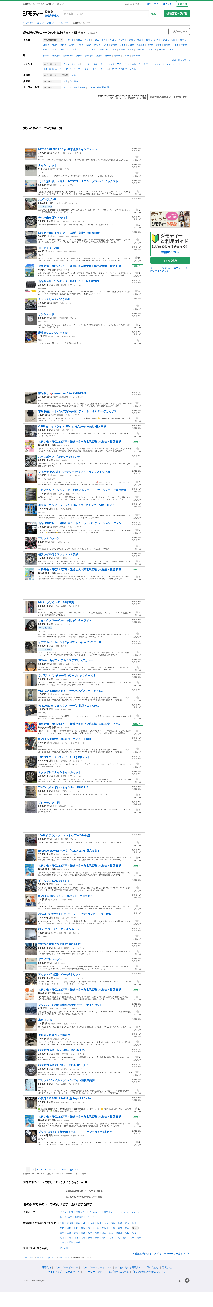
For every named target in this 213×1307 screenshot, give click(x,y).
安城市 (174, 40)
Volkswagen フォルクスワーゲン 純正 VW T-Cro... (68, 705)
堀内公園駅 (65, 1102)
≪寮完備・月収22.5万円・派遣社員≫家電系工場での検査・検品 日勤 (79, 266)
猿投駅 (61, 664)
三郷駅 (64, 791)
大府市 (114, 45)
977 (64, 1169)
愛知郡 (114, 49)
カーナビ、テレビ (90, 64)
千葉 (97, 1228)
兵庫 (90, 1233)
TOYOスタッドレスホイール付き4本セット (64, 757)
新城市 (97, 45)
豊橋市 (79, 40)
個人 (66, 81)
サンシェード (46, 314)
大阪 (83, 1233)
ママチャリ (137, 1212)
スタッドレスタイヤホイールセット (59, 772)
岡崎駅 (46, 55)
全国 (62, 1223)
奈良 (111, 1233)
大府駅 (59, 542)
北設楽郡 (140, 49)
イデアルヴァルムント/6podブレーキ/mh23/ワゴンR (69, 642)
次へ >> (74, 1169)
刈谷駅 (57, 336)
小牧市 (80, 45)
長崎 (139, 1237)
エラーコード (43, 188)
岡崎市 (88, 40)
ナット (40, 172)
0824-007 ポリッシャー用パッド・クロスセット (67, 896)
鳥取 (127, 1233)
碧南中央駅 (65, 1054)
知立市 (131, 45)
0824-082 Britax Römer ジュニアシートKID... (65, 739)
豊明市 (167, 45)
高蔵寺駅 (89, 55)
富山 (127, 1223)
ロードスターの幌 (49, 248)
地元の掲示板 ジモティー (133, 4)
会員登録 (182, 4)
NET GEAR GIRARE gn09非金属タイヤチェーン (67, 149)
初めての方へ (153, 4)
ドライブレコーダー (50, 959)
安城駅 (64, 203)
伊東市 (59, 270)
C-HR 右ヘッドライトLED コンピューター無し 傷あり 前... (73, 426)
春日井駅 (56, 55)
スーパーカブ (66, 1217)
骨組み (40, 255)
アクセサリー (84, 69)
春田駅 (117, 55)
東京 (83, 1228)
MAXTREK (42, 288)
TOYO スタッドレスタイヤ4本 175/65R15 (64, 787)
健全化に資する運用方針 (128, 1267)
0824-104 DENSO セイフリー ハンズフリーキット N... (70, 690)
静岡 (54, 269)
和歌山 (119, 1233)
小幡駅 (64, 884)
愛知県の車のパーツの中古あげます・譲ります (54, 32)
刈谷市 (157, 40)
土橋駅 (63, 776)
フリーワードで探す (93, 1271)
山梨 (69, 1228)
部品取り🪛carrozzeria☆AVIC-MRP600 (62, 393)
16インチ (41, 1139)
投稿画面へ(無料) (177, 13)
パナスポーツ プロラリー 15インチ (59, 456)
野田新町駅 (65, 1136)
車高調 (40, 609)
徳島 (83, 1237)
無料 (74, 75)
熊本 (125, 1237)
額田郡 (171, 49)
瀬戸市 (104, 40)
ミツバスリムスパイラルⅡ (54, 299)
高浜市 (150, 45)
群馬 (127, 1228)
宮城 (92, 1223)
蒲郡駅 (61, 236)
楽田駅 (63, 285)
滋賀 (104, 1233)
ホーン (40, 546)
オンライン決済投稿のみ (75, 87)
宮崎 (62, 1242)
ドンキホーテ (95, 1212)
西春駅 (66, 948)
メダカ (63, 1212)
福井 (62, 1228)
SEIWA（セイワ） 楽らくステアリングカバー (65, 660)
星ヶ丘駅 (65, 430)
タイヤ (40, 1106)
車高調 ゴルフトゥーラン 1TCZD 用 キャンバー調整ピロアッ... (77, 505)
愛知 (49, 152)
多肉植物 (79, 1217)
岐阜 (62, 1233)
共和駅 (126, 55)
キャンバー (42, 512)
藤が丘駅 (136, 55)
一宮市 (96, 40)
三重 (69, 1233)
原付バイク (81, 1212)
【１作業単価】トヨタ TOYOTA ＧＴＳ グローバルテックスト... (79, 181)
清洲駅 (61, 475)
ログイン (167, 4)
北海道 (70, 1223)
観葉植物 (108, 1212)
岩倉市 (159, 45)
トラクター (91, 1217)
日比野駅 (64, 1069)
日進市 (176, 45)
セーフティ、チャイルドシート (164, 64)
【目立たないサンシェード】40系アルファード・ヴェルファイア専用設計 (82, 490)
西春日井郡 (152, 49)
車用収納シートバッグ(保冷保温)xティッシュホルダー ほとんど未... (78, 411)
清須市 (55, 49)
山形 (106, 1223)
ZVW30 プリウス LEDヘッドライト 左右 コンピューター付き (74, 914)
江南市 (72, 45)
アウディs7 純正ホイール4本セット (59, 974)
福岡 (111, 1237)
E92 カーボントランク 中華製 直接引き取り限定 (69, 232)
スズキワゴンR (47, 199)
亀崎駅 (63, 606)
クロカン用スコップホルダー (55, 1035)
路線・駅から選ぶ (180, 60)
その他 (133, 69)
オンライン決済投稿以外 (99, 87)
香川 (90, 1237)
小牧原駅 (64, 761)
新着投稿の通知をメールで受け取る (168, 97)
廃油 (40, 340)
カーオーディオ (107, 64)
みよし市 (85, 49)
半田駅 (61, 303)
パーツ (126, 64)
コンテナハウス (122, 1212)
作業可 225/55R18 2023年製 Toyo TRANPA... (65, 1098)
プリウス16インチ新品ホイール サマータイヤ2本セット (76, 1131)
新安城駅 (62, 527)
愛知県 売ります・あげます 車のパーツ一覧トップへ (162, 1253)
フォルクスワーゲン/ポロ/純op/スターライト (65, 620)
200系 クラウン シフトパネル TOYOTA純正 (64, 835)
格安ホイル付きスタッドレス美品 (58, 554)
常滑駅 (59, 1024)
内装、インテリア (140, 64)
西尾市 (183, 40)
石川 (134, 1223)
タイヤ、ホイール (72, 64)
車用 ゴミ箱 (45, 1019)
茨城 (113, 1228)
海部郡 (122, 49)
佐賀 (118, 1237)
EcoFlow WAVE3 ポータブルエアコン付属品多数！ (69, 850)
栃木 (120, 1228)
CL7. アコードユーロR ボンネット (58, 929)
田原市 (184, 45)
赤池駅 (99, 55)
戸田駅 (64, 978)
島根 (134, 1233)
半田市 (113, 40)
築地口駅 (59, 169)
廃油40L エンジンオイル (53, 332)
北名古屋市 (65, 49)
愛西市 (46, 49)
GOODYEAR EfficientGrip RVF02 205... (62, 1050)
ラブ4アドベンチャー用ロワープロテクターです (67, 675)
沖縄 (78, 1242)
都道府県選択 (52, 15)
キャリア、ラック (68, 69)
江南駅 (79, 55)
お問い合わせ (152, 1267)
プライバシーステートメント (96, 1267)
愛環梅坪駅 (63, 397)
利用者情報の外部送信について (148, 1271)
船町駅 (61, 494)
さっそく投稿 (170, 260)
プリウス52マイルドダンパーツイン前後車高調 (66, 1080)
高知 (104, 1237)
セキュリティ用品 (101, 69)
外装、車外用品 (50, 69)
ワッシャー (42, 631)
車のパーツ (64, 23)
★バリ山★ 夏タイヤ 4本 (53, 217)
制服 (71, 1212)
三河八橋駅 (65, 221)
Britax (40, 746)
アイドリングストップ (46, 479)
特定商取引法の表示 (118, 1271)
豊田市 (166, 40)
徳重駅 (108, 55)
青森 (78, 1223)
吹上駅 (58, 1008)
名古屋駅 (65, 854)
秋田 (99, 1223)
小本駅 (63, 153)
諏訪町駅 (60, 415)
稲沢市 (89, 45)
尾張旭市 (141, 45)
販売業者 (74, 81)
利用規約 (46, 1267)
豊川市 (132, 40)
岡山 (62, 1237)
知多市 (123, 45)
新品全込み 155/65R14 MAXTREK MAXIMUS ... (71, 281)
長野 (76, 1228)
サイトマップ (55, 1271)
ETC (119, 64)
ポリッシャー (43, 903)
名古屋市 (70, 40)
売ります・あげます (46, 23)
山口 (76, 1237)
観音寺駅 (64, 679)
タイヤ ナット (47, 165)
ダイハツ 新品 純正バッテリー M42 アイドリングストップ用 (74, 471)
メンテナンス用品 (119, 69)
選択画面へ (65, 1248)
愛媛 (97, 1237)
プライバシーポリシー (66, 1267)
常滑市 (63, 45)
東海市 (106, 45)
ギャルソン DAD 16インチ (54, 880)
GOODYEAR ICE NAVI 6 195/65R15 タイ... (64, 1065)
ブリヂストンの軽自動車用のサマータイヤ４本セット (70, 1004)
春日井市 (122, 40)
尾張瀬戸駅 (61, 933)
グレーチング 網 (49, 802)
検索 (153, 13)
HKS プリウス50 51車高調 (56, 602)
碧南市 (149, 40)
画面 (40, 400)
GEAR (40, 156)
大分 (132, 1237)
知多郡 (131, 49)
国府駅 (59, 251)
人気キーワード (179, 31)
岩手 (85, 1223)
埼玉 (90, 1228)
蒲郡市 (46, 45)
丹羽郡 (162, 49)
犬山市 (55, 45)
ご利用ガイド (73, 1271)
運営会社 (167, 1267)
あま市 (95, 49)
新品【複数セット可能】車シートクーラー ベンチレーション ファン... (80, 523)
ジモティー (28, 23)
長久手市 (104, 49)
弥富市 (76, 49)
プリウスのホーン (49, 538)
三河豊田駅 (63, 318)
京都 (97, 1233)
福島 (113, 1223)
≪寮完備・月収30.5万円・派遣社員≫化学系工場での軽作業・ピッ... (79, 723)
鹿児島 (70, 1242)
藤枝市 (59, 728)
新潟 (120, 1223)
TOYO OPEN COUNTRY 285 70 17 (59, 944)
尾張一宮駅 (68, 55)
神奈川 (105, 1228)
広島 (69, 1237)
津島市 (140, 40)
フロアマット (43, 713)
